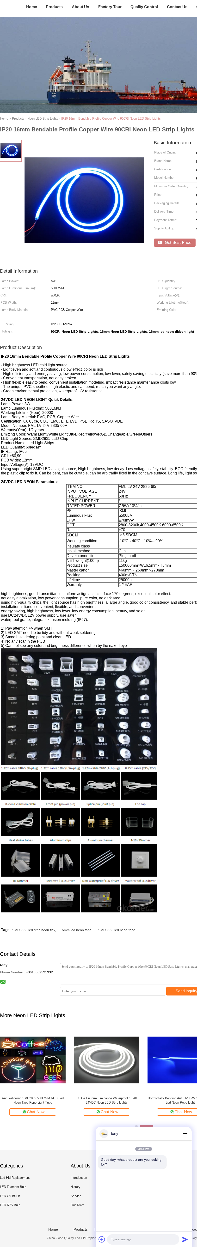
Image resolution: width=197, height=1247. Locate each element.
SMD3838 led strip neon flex (33, 930)
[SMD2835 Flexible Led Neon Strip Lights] (154, 1060)
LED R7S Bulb (10, 1205)
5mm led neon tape (77, 930)
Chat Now (83, 1112)
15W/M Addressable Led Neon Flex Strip (80, 1098)
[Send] (185, 1239)
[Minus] (185, 1133)
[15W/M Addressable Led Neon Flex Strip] (80, 1060)
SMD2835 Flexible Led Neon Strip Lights (154, 1098)
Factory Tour (110, 7)
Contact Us (177, 7)
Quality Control (144, 7)
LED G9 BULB (10, 1196)
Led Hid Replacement (15, 1177)
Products (54, 7)
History (75, 1187)
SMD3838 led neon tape (116, 930)
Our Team (77, 1205)
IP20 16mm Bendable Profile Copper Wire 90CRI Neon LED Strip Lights (111, 118)
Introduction (79, 1177)
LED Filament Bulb (13, 1187)
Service (76, 1196)
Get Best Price (177, 242)
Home (31, 7)
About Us (80, 7)
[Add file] (101, 1239)
